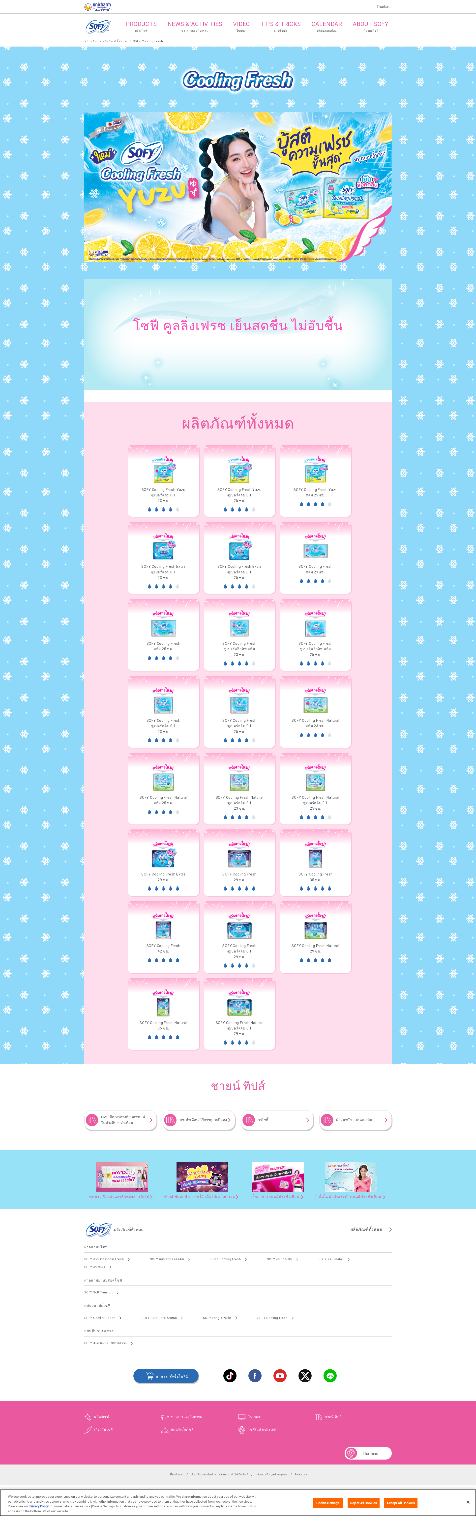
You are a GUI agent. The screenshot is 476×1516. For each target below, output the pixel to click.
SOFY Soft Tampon (98, 1292)
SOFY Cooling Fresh (225, 1259)
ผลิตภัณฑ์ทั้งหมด (366, 1229)
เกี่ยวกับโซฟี (103, 1429)
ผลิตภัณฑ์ (101, 1417)
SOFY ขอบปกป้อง (331, 1259)
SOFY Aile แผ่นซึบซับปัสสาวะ (105, 1343)
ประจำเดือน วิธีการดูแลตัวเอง (203, 1120)
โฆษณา (254, 1417)
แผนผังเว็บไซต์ (182, 1429)
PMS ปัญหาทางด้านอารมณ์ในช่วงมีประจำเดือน (123, 1120)
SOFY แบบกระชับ (279, 1259)
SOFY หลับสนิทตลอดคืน (167, 1259)
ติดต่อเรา (301, 1474)
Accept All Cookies (401, 1503)
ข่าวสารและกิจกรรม (187, 1417)
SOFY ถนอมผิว (94, 1267)
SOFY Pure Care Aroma (159, 1318)
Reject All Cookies (363, 1503)
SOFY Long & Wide (217, 1318)
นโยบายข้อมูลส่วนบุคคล (271, 1474)
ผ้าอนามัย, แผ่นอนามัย (354, 1120)
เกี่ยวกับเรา (176, 1474)
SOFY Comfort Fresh (99, 1318)
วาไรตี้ (263, 1120)
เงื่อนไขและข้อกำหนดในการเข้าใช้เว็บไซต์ (219, 1474)
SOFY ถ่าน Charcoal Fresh (104, 1259)
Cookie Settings (328, 1503)
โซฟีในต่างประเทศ (262, 1429)
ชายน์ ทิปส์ (333, 1417)
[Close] (468, 1502)
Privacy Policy (39, 1506)
